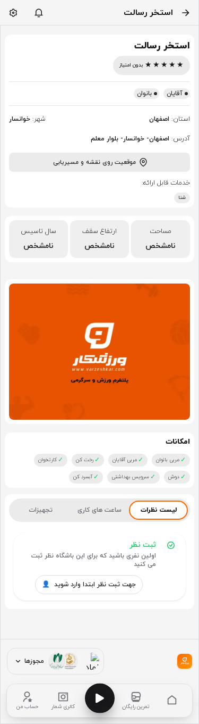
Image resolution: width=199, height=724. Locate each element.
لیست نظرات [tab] (159, 510)
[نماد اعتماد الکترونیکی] (90, 661)
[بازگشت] (185, 12)
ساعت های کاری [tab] (99, 510)
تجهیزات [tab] (41, 510)
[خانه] (172, 700)
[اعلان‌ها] (38, 12)
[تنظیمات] (13, 12)
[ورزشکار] (184, 661)
